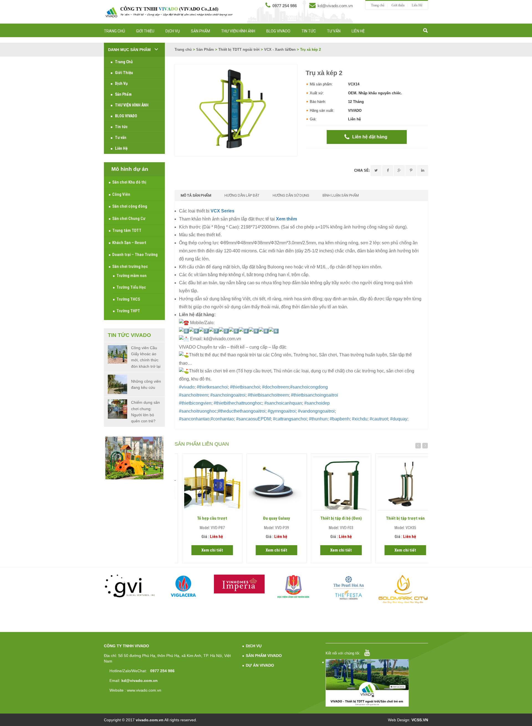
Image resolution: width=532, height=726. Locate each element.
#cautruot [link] (379, 419)
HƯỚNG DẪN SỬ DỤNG (291, 195)
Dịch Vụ (172, 31)
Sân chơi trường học (130, 266)
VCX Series (222, 211)
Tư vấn (334, 31)
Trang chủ (377, 5)
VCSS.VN (419, 720)
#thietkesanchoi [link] (212, 387)
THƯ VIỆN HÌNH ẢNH (238, 31)
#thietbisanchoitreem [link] (268, 395)
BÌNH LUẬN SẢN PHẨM (341, 195)
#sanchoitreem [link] (193, 395)
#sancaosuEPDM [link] (253, 419)
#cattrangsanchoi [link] (290, 419)
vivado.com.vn (149, 720)
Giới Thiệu (145, 31)
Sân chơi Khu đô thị (129, 182)
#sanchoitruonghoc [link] (198, 411)
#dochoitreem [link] (275, 387)
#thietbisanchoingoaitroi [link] (314, 395)
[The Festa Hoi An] (348, 588)
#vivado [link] (187, 387)
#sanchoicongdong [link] (309, 387)
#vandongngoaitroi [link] (316, 411)
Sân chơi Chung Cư (128, 218)
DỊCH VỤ (254, 646)
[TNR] (403, 590)
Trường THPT (128, 310)
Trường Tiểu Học (131, 287)
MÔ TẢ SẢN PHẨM (196, 195)
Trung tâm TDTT (126, 230)
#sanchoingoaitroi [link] (227, 395)
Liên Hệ (417, 5)
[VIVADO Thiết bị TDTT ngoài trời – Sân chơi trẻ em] (169, 11)
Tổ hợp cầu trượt (205, 518)
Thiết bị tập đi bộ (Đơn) (333, 518)
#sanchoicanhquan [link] (283, 403)
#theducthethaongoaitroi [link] (241, 411)
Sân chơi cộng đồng (129, 206)
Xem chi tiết (205, 550)
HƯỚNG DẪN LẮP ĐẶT (241, 195)
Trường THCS (128, 299)
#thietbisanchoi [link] (245, 387)
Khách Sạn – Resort (129, 242)
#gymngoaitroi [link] (282, 411)
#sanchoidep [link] (317, 403)
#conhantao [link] (222, 419)
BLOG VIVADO (278, 31)
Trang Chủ (114, 31)
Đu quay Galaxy (269, 518)
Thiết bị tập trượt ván (397, 518)
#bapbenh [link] (340, 419)
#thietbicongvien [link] (195, 403)
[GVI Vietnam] (129, 586)
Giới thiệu (398, 5)
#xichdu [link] (359, 419)
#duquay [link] (398, 419)
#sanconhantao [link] (194, 419)
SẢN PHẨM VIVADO (264, 655)
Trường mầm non (131, 275)
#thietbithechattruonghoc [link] (238, 403)
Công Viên (121, 194)
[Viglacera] (184, 587)
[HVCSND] (293, 587)
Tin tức (308, 31)
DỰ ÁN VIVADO (260, 665)
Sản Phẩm (200, 31)
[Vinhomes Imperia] (238, 584)
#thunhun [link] (318, 419)
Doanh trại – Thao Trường (135, 254)
